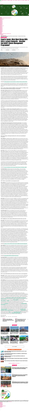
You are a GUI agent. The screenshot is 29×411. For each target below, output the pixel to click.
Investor (1, 405)
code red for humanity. (4, 308)
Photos (1, 25)
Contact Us (1, 406)
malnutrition (6, 303)
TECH (21, 0)
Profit (5, 0)
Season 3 (1, 27)
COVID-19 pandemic (16, 299)
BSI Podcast (1, 34)
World (3, 0)
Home (1, 17)
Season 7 (1, 23)
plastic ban (6, 309)
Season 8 (1, 30)
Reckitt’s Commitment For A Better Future (5, 33)
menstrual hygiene (23, 309)
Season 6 (1, 22)
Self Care (1, 31)
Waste (6, 316)
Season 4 (1, 21)
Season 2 (1, 20)
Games (23, 0)
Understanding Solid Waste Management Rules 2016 (11, 255)
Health (1, 32)
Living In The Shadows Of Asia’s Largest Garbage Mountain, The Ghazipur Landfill (15, 167)
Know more (10, 401)
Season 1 (1, 19)
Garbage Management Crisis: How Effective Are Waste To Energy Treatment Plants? (15, 81)
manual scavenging (10, 309)
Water (1, 300)
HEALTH (19, 0)
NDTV (0, 0)
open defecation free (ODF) (17, 311)
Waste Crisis (9, 316)
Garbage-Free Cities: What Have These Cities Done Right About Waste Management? (15, 243)
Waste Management (3, 35)
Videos (1, 18)
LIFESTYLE (16, 0)
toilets (9, 311)
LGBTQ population (8, 297)
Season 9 (1, 24)
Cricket (11, 0)
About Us (1, 403)
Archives (1, 402)
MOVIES (9, 0)
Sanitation (4, 300)
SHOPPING (26, 0)
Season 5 (1, 22)
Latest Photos (2, 25)
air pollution (22, 308)
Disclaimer (1, 404)
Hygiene (8, 300)
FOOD (13, 0)
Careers (1, 407)
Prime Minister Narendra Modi (16, 312)
